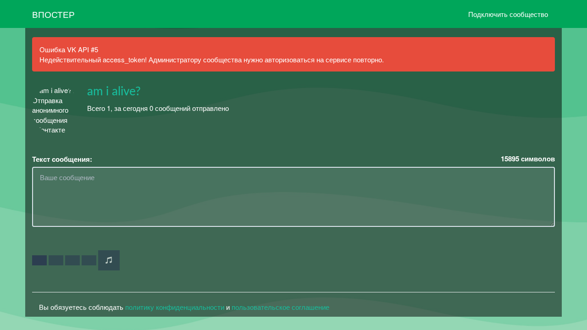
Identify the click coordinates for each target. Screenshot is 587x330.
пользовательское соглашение (280, 307)
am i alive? (114, 92)
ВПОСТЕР (53, 14)
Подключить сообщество (508, 14)
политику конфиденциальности (174, 307)
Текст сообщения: (62, 159)
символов (528, 159)
